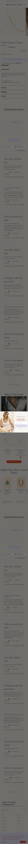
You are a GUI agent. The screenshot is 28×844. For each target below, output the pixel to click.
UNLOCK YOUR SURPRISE (21, 425)
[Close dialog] (26, 412)
